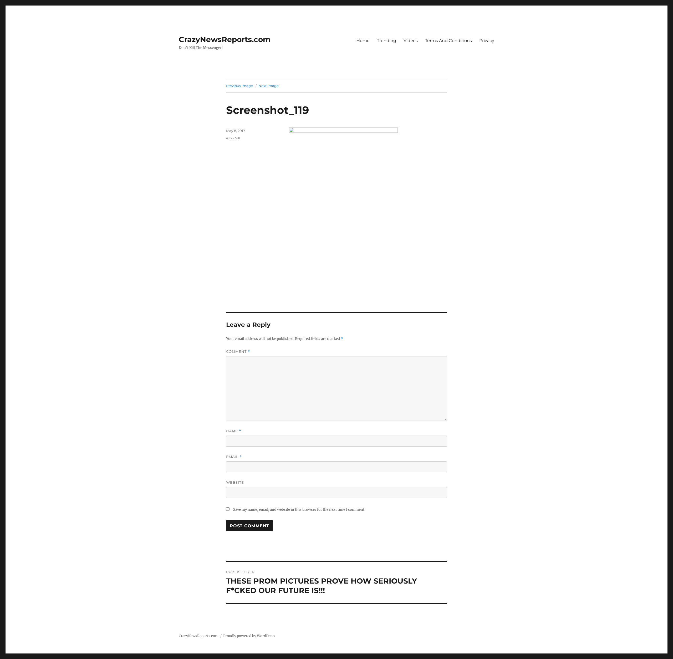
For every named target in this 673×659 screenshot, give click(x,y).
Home (363, 40)
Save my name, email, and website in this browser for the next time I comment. (299, 509)
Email (234, 456)
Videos (411, 40)
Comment (238, 351)
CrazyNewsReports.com (225, 39)
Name (233, 431)
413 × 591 (233, 138)
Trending (386, 40)
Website (235, 482)
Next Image (268, 86)
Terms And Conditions (448, 40)
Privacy (486, 40)
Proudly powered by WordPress (249, 636)
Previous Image (239, 86)
